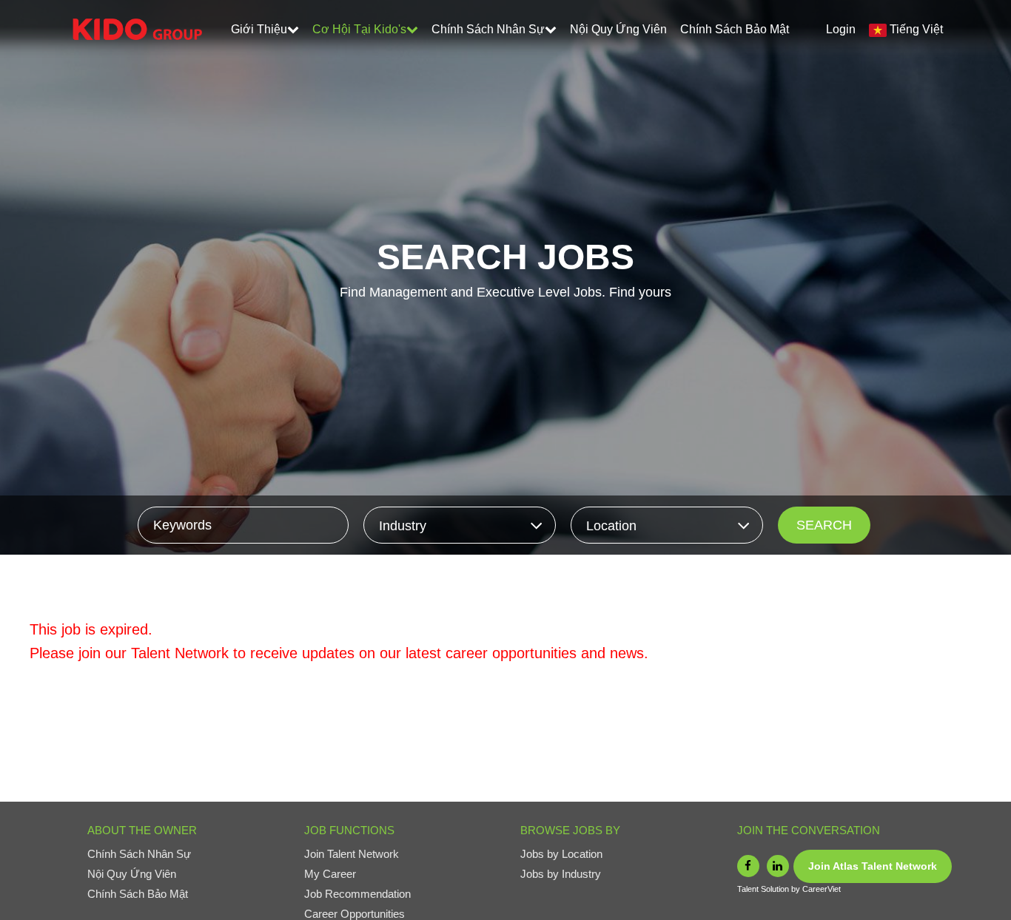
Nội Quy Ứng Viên (618, 29)
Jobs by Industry (560, 873)
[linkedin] (778, 866)
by (796, 889)
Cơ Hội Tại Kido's (359, 29)
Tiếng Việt (916, 29)
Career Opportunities (354, 913)
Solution (776, 889)
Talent (749, 889)
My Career (330, 873)
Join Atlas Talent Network (872, 866)
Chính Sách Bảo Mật (734, 29)
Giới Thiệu (259, 29)
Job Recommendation (357, 893)
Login (841, 29)
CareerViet (821, 889)
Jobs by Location (561, 854)
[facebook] (748, 866)
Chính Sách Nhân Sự (488, 29)
